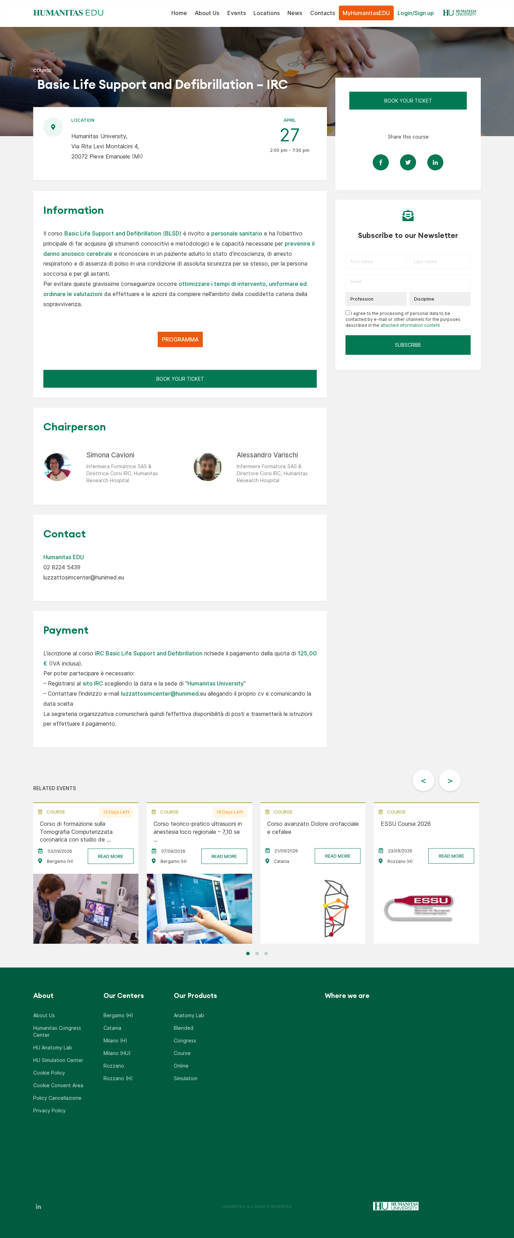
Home (179, 12)
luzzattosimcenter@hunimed (160, 693)
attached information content (410, 325)
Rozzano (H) (118, 1078)
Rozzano (113, 1066)
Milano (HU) (117, 1053)
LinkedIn (38, 1206)
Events (236, 12)
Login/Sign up (416, 12)
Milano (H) (115, 1040)
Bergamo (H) (118, 1015)
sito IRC (93, 683)
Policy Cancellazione (57, 1098)
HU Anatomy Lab (52, 1047)
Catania (112, 1028)
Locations (267, 12)
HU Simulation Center (58, 1060)
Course (182, 1053)
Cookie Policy (49, 1073)
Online (181, 1066)
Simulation (186, 1078)
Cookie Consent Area (58, 1085)
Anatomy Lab (189, 1015)
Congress (185, 1040)
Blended (183, 1028)
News (294, 12)
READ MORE (110, 856)
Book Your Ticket (180, 379)
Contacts (322, 12)
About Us (207, 12)
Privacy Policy (49, 1110)
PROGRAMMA (180, 339)
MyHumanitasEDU (366, 12)
